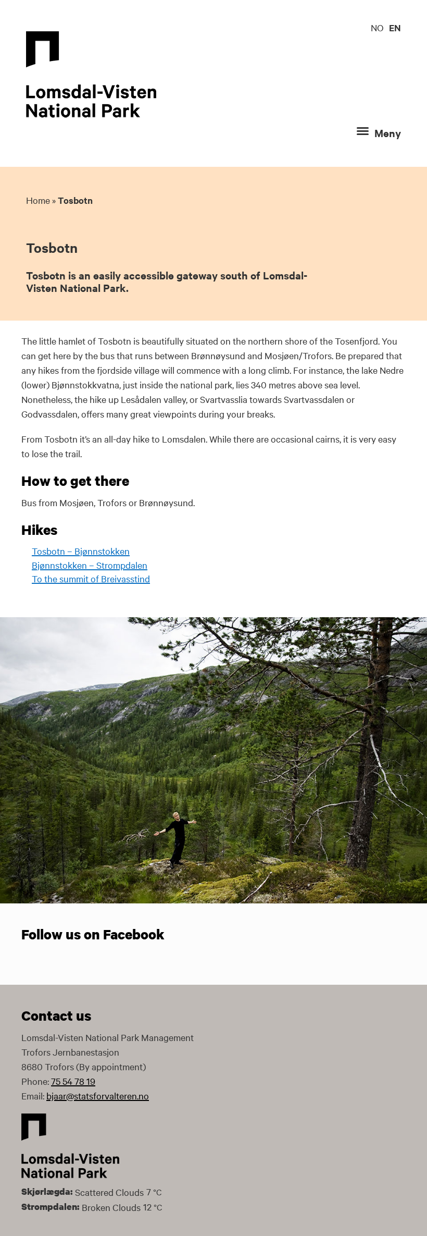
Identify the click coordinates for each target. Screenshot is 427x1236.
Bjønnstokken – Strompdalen (89, 565)
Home (38, 200)
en (395, 27)
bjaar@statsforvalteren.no (97, 1096)
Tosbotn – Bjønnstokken (81, 551)
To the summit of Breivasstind (91, 578)
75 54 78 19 (73, 1081)
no (377, 27)
